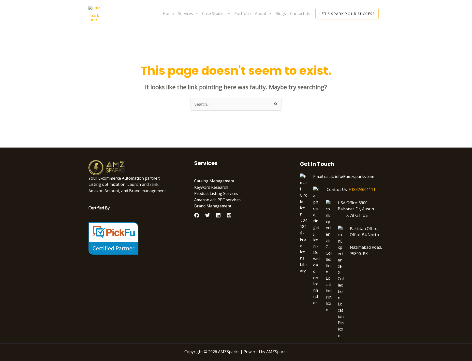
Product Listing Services (216, 193)
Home (168, 13)
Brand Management (212, 206)
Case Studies (213, 13)
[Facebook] (196, 215)
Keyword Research (211, 187)
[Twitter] (207, 215)
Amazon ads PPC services (217, 199)
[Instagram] (229, 215)
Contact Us (300, 13)
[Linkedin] (218, 215)
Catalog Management (214, 181)
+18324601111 (362, 189)
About (260, 13)
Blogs (280, 13)
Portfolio (242, 13)
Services (185, 13)
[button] (195, 13)
